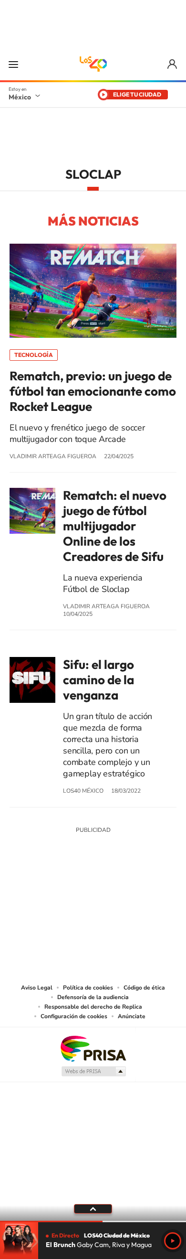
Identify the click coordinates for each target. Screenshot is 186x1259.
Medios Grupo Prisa (93, 1071)
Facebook (102, 900)
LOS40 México (93, 64)
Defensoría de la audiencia (93, 997)
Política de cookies (88, 987)
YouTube (64, 900)
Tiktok (45, 900)
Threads (140, 900)
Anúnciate (131, 1016)
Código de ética (144, 987)
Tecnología (33, 354)
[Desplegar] (93, 1208)
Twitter (121, 900)
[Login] (173, 64)
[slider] (93, 1221)
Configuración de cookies (74, 1016)
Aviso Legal (36, 987)
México (20, 97)
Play (172, 1240)
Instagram (83, 900)
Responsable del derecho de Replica (93, 1007)
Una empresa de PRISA (93, 1048)
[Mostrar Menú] (13, 64)
